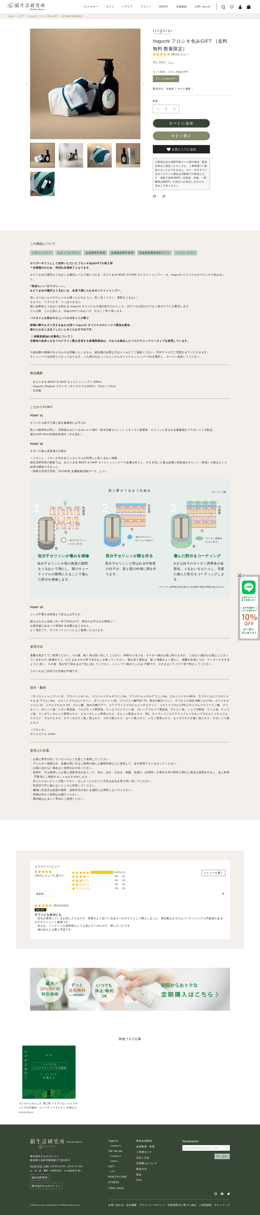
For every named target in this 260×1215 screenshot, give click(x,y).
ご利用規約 (205, 1205)
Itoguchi (113, 1140)
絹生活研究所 (40, 1177)
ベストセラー (90, 6)
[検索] (223, 7)
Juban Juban (116, 1188)
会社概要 (131, 1205)
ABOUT (163, 6)
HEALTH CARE (117, 1176)
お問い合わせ (203, 6)
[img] (44, 905)
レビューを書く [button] (213, 872)
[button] (162, 54)
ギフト (110, 6)
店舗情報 (181, 6)
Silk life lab (115, 1151)
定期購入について (146, 1163)
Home (11, 16)
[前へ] (26, 84)
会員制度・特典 (145, 1146)
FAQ (139, 1180)
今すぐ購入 (181, 136)
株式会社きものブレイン (46, 1186)
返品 (139, 1174)
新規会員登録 (144, 1140)
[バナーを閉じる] (240, 576)
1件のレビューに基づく (49, 875)
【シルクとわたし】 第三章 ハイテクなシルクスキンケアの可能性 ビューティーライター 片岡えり (48, 1105)
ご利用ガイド (144, 1152)
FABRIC (114, 1161)
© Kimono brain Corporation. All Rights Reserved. (55, 1205)
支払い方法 (142, 1157)
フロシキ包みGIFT (166, 78)
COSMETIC (115, 1146)
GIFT (21, 16)
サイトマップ (222, 1205)
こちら (107, 356)
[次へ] (143, 84)
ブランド (145, 6)
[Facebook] (154, 196)
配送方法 (141, 1169)
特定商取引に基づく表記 (182, 1205)
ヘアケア (127, 6)
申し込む (222, 1156)
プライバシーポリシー (152, 1205)
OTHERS (113, 1182)
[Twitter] (164, 196)
